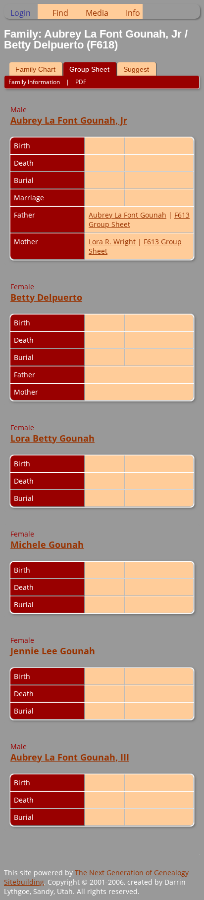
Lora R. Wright (112, 241)
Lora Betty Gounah (52, 438)
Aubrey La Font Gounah (127, 215)
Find (60, 12)
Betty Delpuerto (46, 297)
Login (20, 12)
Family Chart (35, 69)
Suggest (136, 69)
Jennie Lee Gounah (52, 651)
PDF (80, 82)
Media (97, 12)
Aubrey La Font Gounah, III (69, 757)
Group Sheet (89, 69)
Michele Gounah (47, 544)
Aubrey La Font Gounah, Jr (68, 120)
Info (133, 12)
